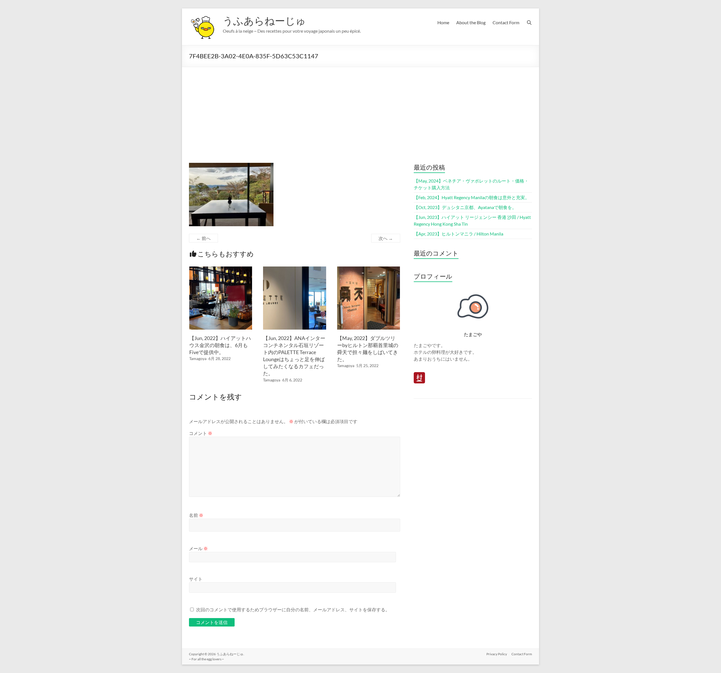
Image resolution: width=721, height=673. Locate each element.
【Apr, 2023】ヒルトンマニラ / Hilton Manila (458, 233)
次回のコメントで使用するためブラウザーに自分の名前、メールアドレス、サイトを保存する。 (293, 609)
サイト (195, 578)
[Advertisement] (360, 109)
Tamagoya (197, 358)
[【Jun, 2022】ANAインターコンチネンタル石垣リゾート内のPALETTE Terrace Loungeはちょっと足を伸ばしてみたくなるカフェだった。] (294, 269)
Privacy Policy (496, 654)
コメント (200, 433)
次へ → (386, 238)
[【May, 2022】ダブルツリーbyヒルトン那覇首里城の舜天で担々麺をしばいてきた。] (368, 269)
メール (198, 548)
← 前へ (203, 238)
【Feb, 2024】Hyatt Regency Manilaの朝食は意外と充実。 (471, 197)
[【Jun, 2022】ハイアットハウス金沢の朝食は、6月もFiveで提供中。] (220, 269)
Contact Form (506, 22)
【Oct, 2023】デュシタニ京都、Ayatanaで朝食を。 (465, 207)
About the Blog (471, 22)
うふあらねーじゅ (264, 20)
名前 (196, 515)
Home (443, 22)
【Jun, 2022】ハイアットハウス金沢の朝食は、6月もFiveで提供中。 (220, 345)
